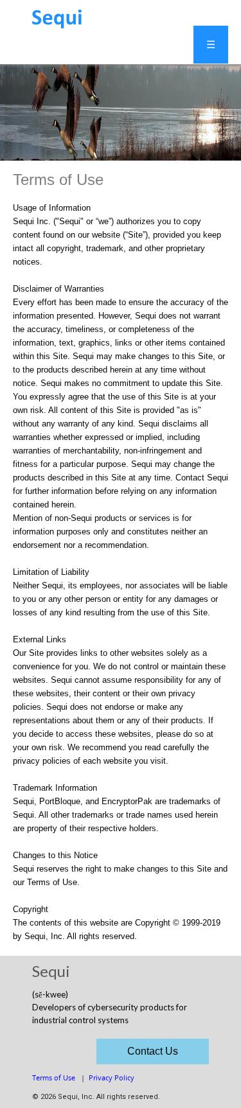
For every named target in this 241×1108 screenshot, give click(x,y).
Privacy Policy (111, 1077)
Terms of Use (53, 1077)
